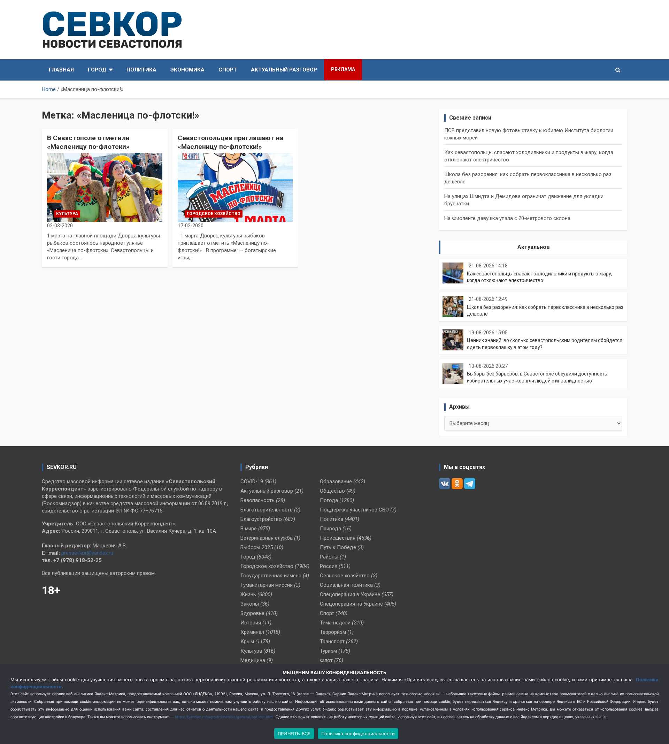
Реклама (343, 69)
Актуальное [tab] (533, 247)
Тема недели (335, 623)
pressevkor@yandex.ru (87, 553)
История (250, 623)
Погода (329, 500)
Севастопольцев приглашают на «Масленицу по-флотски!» (230, 142)
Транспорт (332, 641)
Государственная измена (270, 575)
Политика (141, 70)
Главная (61, 70)
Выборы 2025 (256, 547)
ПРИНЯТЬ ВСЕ (294, 733)
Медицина (252, 660)
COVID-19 (251, 481)
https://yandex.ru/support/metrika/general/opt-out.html (224, 717)
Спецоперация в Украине (350, 594)
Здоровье (252, 613)
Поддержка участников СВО (354, 510)
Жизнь (248, 594)
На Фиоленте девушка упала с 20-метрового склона (507, 218)
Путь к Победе (338, 547)
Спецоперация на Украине (351, 604)
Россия (328, 566)
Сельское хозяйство (345, 575)
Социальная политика (346, 585)
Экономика (187, 70)
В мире (248, 528)
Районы (329, 557)
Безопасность (257, 500)
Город (97, 70)
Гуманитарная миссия (266, 585)
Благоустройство (261, 519)
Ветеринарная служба (266, 538)
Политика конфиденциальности (358, 733)
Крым (247, 641)
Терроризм (333, 632)
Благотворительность (266, 510)
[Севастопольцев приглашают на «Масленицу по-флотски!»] (235, 187)
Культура (67, 213)
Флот (326, 660)
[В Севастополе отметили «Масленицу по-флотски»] (105, 187)
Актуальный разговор (284, 70)
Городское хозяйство (213, 213)
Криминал (252, 632)
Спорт (227, 70)
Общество (332, 491)
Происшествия (337, 538)
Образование (336, 481)
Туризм (328, 651)
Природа (330, 528)
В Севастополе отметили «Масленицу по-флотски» (88, 142)
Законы (249, 604)
